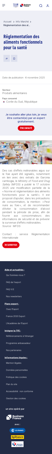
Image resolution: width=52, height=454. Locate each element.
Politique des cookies (16, 377)
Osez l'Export (12, 309)
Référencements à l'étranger (20, 336)
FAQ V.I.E (10, 289)
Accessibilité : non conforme (19, 391)
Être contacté (26, 128)
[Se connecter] (47, 5)
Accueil (7, 21)
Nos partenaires (13, 350)
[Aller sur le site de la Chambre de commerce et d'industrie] (17, 430)
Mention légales (13, 363)
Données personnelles (17, 370)
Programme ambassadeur (18, 343)
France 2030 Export (15, 316)
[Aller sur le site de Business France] (15, 417)
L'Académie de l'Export (17, 323)
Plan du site (11, 384)
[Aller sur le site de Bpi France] (17, 437)
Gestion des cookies (16, 398)
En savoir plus (11, 244)
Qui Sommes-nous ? (15, 275)
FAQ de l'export (13, 282)
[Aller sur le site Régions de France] (17, 444)
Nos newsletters (14, 296)
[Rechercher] (40, 5)
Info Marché (22, 21)
